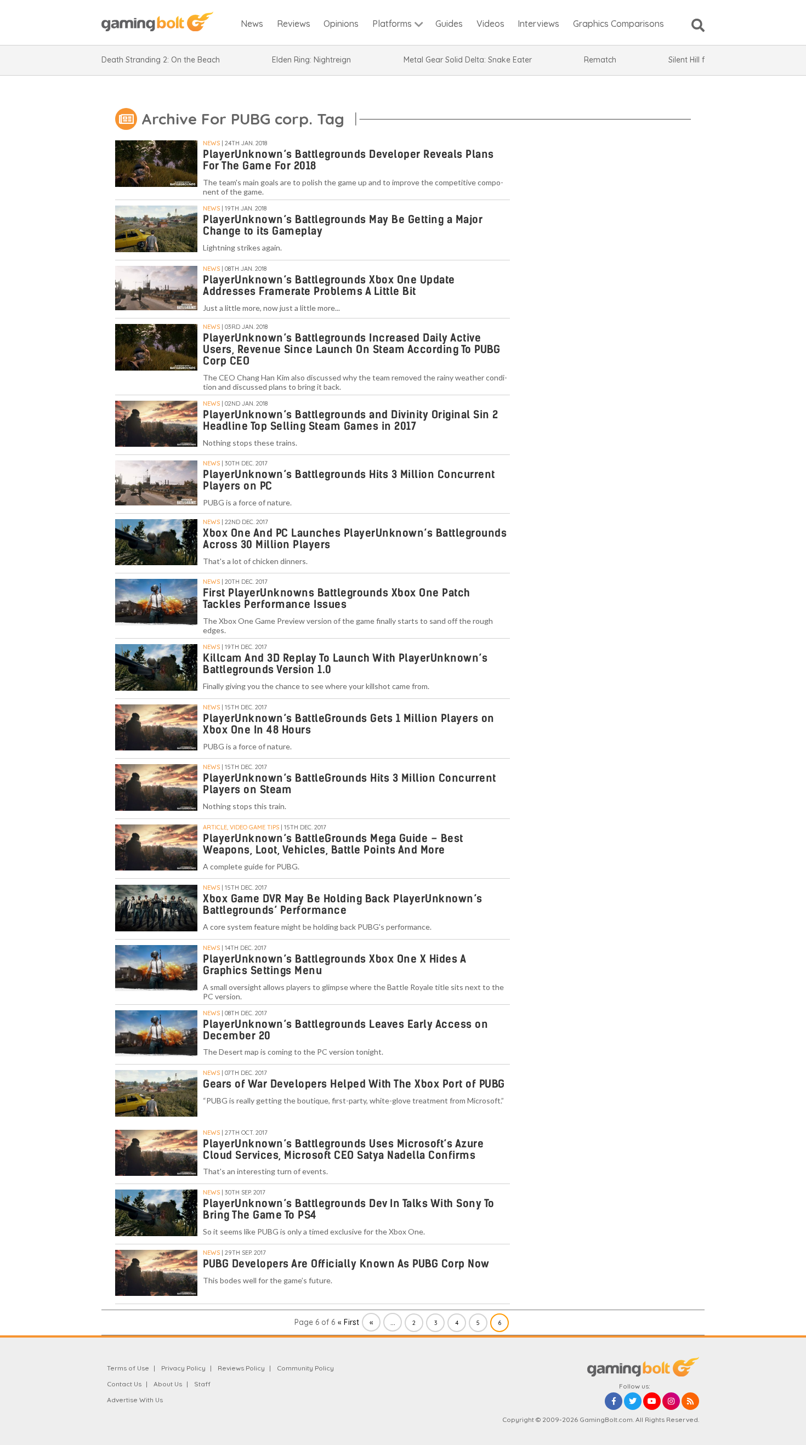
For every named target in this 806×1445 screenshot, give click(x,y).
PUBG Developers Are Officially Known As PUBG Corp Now (346, 1264)
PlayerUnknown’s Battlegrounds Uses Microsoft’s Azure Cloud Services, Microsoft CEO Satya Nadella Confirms (343, 1149)
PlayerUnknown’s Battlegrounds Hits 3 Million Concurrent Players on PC (349, 480)
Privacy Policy (183, 1368)
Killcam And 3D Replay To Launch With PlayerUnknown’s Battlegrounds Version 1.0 (345, 664)
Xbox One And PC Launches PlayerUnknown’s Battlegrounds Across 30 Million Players (355, 539)
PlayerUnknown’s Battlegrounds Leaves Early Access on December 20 (345, 1030)
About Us (168, 1384)
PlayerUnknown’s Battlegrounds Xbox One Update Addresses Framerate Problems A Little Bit (329, 286)
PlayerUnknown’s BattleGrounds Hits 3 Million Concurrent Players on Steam (349, 784)
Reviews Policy (241, 1368)
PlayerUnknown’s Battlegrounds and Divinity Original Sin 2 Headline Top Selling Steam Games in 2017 (350, 420)
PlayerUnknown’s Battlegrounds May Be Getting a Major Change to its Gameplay (343, 225)
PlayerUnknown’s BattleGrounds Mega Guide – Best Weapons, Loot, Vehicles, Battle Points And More (333, 844)
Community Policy (305, 1368)
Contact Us (124, 1384)
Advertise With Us (135, 1400)
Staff (202, 1384)
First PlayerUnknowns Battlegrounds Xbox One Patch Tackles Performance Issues (336, 599)
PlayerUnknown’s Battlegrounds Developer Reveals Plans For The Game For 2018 (348, 160)
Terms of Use (128, 1368)
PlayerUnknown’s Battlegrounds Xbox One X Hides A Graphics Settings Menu (334, 965)
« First (348, 1322)
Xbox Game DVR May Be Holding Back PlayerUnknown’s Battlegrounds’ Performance (343, 904)
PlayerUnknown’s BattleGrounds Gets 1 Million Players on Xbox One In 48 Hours (349, 724)
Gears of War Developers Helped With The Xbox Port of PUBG (354, 1084)
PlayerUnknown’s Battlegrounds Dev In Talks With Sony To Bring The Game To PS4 (349, 1209)
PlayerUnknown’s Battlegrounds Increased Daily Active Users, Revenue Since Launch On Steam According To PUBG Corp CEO (351, 349)
